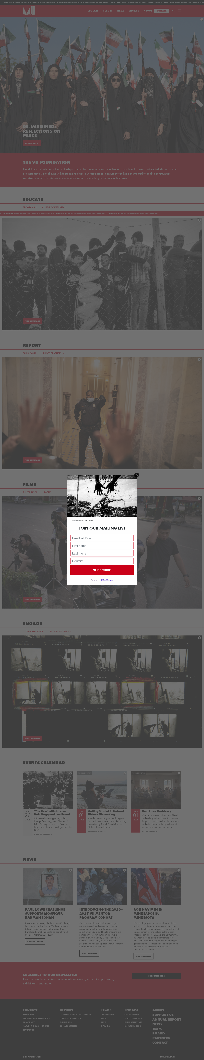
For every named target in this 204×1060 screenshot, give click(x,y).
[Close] (136, 475)
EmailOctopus (108, 580)
